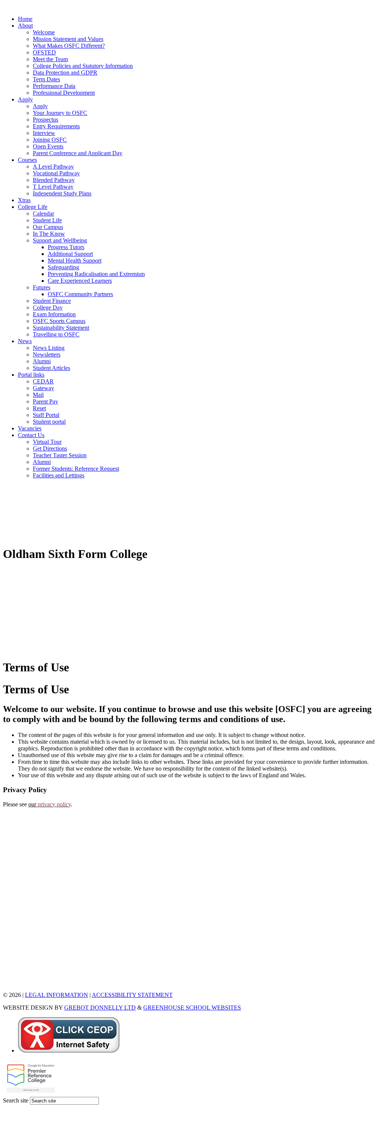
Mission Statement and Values (68, 39)
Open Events (48, 146)
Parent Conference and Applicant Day (77, 153)
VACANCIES (20, 982)
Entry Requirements (56, 126)
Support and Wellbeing (60, 240)
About (25, 25)
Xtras (24, 200)
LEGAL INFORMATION (56, 995)
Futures (41, 287)
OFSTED (44, 52)
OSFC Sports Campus (59, 321)
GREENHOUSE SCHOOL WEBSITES (192, 1007)
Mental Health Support (74, 260)
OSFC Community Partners (80, 294)
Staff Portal (46, 415)
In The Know (49, 233)
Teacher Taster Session (60, 455)
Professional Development (64, 93)
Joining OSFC (50, 140)
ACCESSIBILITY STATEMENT (132, 995)
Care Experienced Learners (80, 280)
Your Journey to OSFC (60, 113)
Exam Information (54, 314)
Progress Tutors (66, 247)
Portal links (31, 374)
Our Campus (48, 227)
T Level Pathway (53, 186)
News (25, 341)
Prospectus (45, 119)
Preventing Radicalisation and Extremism (96, 274)
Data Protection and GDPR (65, 72)
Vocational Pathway (56, 173)
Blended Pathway (54, 180)
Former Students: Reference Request (76, 468)
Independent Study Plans (62, 193)
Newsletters (46, 354)
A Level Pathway (53, 166)
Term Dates (46, 79)
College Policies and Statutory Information (83, 66)
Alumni (42, 361)
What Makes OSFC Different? (69, 46)
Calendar (43, 213)
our (49, 804)
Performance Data (54, 86)
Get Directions (50, 448)
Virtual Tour (47, 442)
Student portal (49, 421)
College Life (32, 207)
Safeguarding (63, 267)
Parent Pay (45, 401)
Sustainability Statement (61, 327)
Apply (25, 99)
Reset (39, 408)
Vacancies (29, 428)
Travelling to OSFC (56, 334)
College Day (48, 307)
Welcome (44, 32)
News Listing (49, 348)
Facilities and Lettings (58, 475)
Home (25, 19)
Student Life (47, 220)
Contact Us (31, 435)
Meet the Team (50, 59)
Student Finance (52, 301)
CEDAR (43, 381)
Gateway (43, 388)
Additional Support (70, 254)
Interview (44, 133)
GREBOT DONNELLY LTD (100, 1007)
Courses (27, 160)
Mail (38, 395)
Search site (15, 1100)
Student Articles (51, 368)
